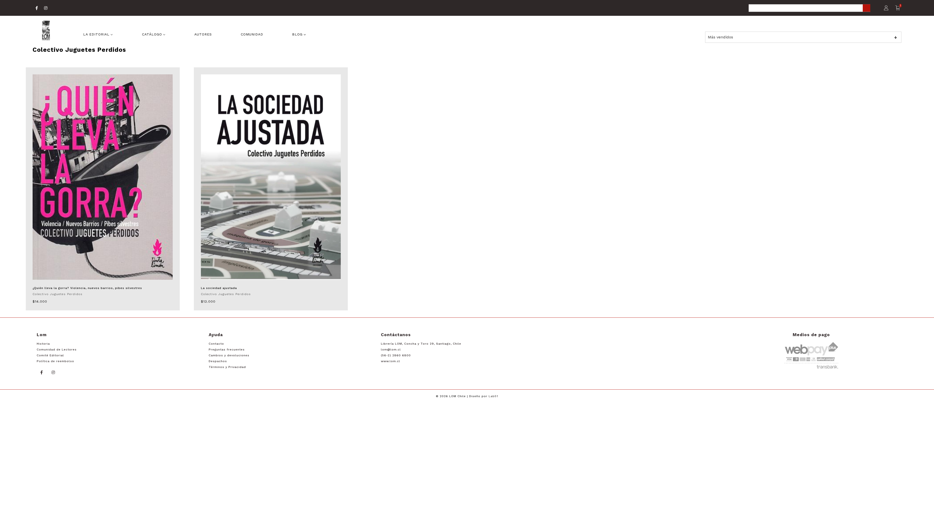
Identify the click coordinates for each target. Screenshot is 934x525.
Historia (43, 343)
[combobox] (809, 8)
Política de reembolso (55, 361)
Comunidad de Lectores (57, 349)
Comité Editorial (50, 355)
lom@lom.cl (391, 349)
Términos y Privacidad (227, 367)
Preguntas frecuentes (227, 349)
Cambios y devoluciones (229, 355)
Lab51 (493, 396)
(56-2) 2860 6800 (396, 355)
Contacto (216, 343)
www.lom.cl (390, 361)
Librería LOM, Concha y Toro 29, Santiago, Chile (421, 343)
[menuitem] (98, 34)
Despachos (218, 361)
